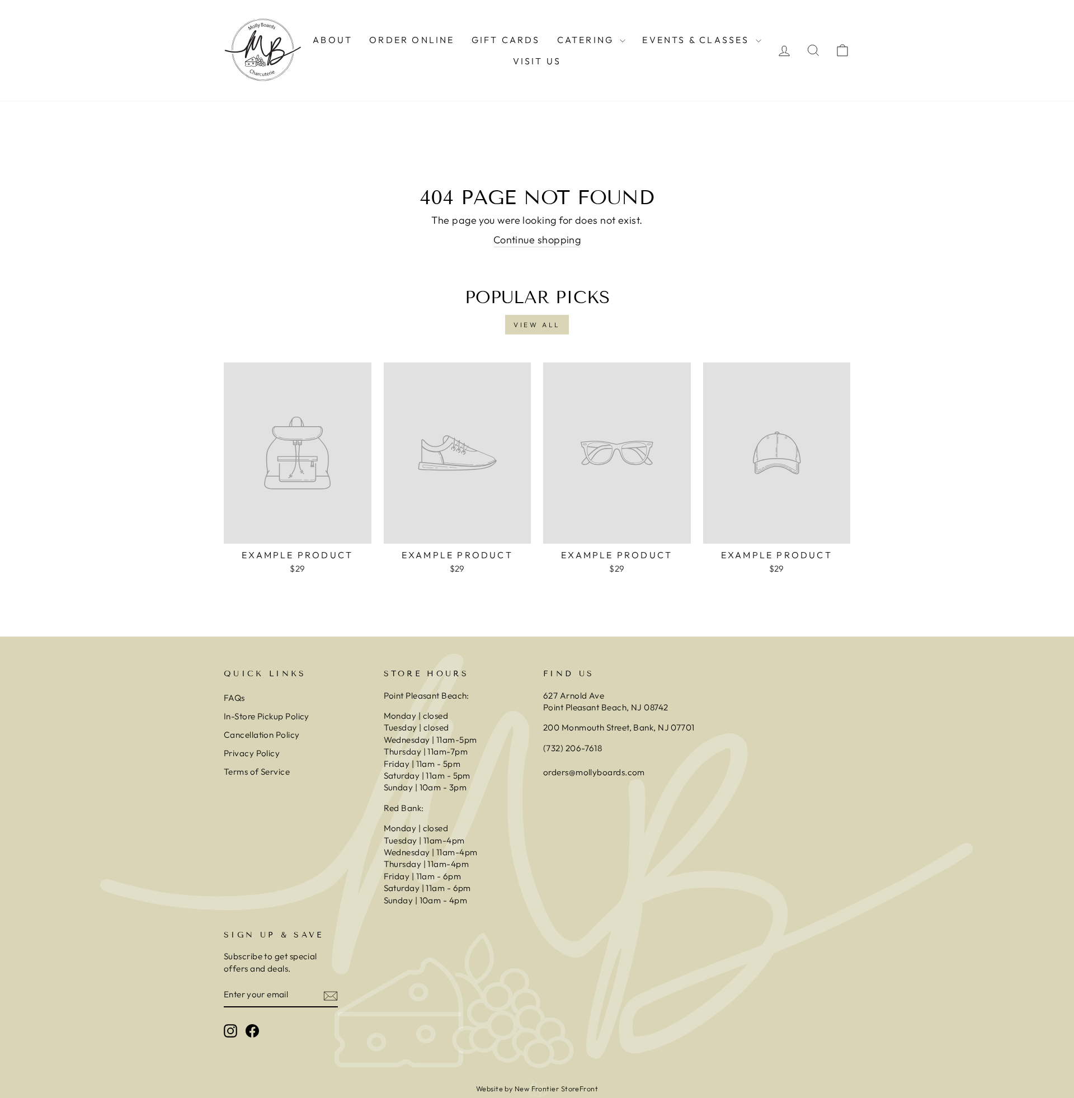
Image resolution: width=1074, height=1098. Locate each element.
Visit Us (537, 61)
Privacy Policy (252, 753)
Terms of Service (257, 771)
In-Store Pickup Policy (266, 716)
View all (537, 325)
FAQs (234, 697)
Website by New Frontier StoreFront (537, 1088)
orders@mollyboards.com (594, 772)
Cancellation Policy (262, 734)
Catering (587, 39)
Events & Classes (697, 39)
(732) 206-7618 (573, 748)
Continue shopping (537, 239)
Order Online (411, 39)
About (332, 39)
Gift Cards (506, 39)
